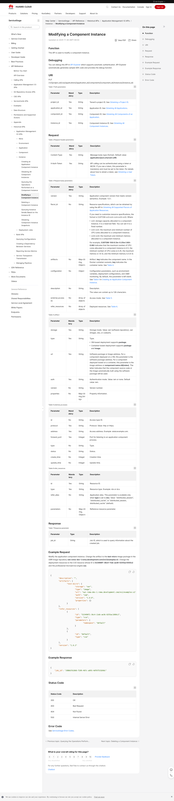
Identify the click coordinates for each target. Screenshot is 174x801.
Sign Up (160, 7)
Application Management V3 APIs (25, 86)
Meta (21, 139)
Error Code (149, 80)
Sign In (149, 7)
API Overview (19, 75)
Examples (17, 106)
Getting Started (17, 48)
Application (23, 148)
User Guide (15, 52)
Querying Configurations (26, 239)
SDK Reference (17, 267)
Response (149, 57)
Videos (14, 281)
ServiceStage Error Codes (63, 731)
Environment (24, 143)
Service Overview (18, 39)
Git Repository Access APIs (24, 92)
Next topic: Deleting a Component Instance (119, 741)
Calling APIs (18, 80)
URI (146, 45)
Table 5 (109, 298)
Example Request (152, 62)
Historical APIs (19, 127)
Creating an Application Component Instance (29, 164)
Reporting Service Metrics (26, 251)
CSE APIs (17, 96)
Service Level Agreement (21, 303)
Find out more (99, 797)
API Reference (17, 66)
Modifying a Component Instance (29, 196)
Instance (22, 157)
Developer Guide (18, 57)
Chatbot (51, 769)
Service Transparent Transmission (24, 257)
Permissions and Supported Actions (25, 116)
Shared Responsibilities (20, 298)
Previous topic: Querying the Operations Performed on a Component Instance (69, 741)
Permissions (16, 317)
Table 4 (110, 265)
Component (23, 152)
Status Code (150, 74)
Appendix (17, 122)
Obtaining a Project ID (119, 102)
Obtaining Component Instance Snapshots (29, 222)
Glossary (14, 294)
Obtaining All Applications (116, 108)
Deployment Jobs (26, 230)
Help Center (50, 21)
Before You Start (20, 71)
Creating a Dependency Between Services (25, 245)
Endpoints (15, 312)
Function (149, 33)
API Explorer (75, 65)
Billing (13, 43)
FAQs (13, 272)
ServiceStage (64, 21)
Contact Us (116, 7)
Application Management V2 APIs (26, 132)
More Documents (18, 277)
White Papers (16, 307)
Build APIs (20, 234)
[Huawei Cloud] (20, 6)
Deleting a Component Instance (29, 203)
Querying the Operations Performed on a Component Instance (29, 186)
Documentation (129, 7)
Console (140, 7)
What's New (16, 34)
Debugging (149, 39)
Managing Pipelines (24, 263)
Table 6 (114, 306)
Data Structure (19, 110)
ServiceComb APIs (21, 101)
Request (148, 51)
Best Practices (17, 62)
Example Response (153, 68)
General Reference (19, 289)
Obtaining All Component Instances (26, 174)
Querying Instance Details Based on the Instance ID (29, 212)
